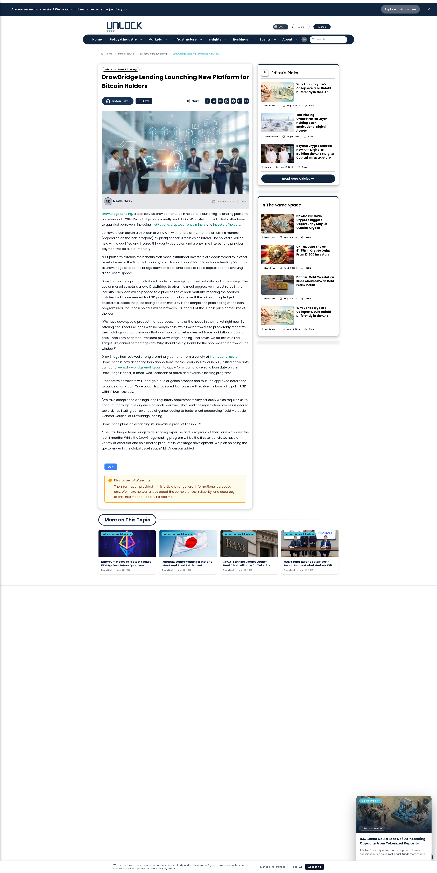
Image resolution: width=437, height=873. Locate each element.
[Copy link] (246, 101)
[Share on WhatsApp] (226, 101)
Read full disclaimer (159, 497)
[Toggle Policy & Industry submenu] (141, 39)
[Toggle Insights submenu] (226, 39)
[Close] (426, 801)
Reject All (296, 867)
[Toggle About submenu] (297, 39)
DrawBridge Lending (117, 214)
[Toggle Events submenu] (275, 39)
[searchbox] (328, 39)
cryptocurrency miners (188, 224)
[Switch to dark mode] (304, 39)
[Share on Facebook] (207, 101)
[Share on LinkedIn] (220, 101)
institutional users (223, 356)
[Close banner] (429, 9)
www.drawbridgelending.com (139, 367)
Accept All (314, 867)
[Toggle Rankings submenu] (253, 39)
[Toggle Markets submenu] (166, 39)
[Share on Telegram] (233, 101)
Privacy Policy (167, 868)
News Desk (122, 201)
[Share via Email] (239, 101)
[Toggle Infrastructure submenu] (201, 39)
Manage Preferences (272, 867)
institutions (160, 224)
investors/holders (226, 224)
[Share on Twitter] (213, 101)
